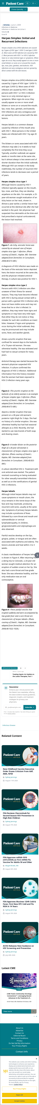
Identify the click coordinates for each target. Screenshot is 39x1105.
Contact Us (19, 1033)
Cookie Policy (18, 1085)
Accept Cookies (19, 1101)
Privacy (19, 1041)
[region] (19, 1080)
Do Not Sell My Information (19, 1043)
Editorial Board (19, 1035)
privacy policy (11, 713)
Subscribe (28, 707)
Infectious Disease (8, 725)
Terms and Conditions (19, 1038)
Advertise (19, 1030)
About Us (19, 1028)
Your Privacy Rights (19, 1046)
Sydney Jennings (11, 777)
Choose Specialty (17, 9)
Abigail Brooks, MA (11, 866)
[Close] (36, 1058)
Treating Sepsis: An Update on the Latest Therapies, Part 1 (23, 675)
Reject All (19, 1095)
